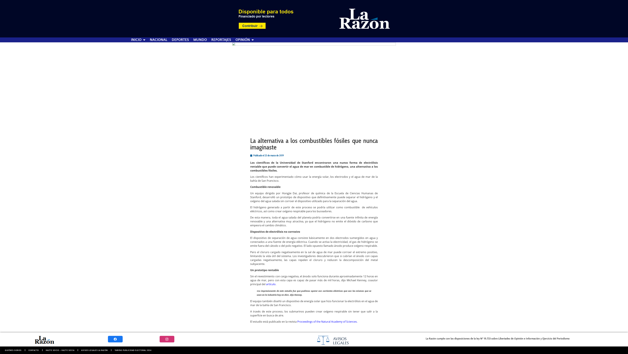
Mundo (200, 40)
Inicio (136, 40)
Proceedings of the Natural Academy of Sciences (327, 321)
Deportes (180, 40)
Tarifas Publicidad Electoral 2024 (133, 350)
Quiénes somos (13, 350)
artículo (271, 284)
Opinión (243, 40)
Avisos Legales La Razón (94, 350)
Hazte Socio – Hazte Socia (60, 350)
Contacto (33, 350)
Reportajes (221, 40)
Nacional (158, 40)
